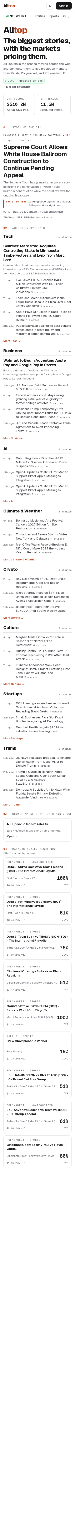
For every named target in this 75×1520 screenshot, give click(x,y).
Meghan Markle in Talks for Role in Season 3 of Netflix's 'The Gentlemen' (40, 641)
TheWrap (9, 217)
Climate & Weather (22, 511)
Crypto (10, 569)
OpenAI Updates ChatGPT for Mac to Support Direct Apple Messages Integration (42, 476)
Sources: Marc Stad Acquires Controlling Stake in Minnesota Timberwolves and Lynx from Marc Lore (34, 253)
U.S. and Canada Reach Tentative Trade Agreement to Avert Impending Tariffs (43, 427)
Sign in (64, 5)
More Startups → (15, 738)
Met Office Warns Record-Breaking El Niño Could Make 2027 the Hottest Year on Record (42, 548)
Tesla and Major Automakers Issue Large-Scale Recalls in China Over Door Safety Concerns (43, 302)
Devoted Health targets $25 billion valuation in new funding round (40, 729)
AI (5, 448)
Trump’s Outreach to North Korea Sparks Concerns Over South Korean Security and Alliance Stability (41, 777)
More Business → (15, 438)
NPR (19, 217)
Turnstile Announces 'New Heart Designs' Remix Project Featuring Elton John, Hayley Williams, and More (43, 671)
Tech (8, 236)
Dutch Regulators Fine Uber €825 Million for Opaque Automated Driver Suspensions (42, 462)
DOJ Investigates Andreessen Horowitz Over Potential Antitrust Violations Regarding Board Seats (43, 707)
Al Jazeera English (51, 211)
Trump (9, 748)
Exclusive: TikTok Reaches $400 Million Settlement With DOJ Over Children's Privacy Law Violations (39, 286)
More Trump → (13, 804)
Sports (54, 16)
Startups (12, 694)
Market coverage (18, 87)
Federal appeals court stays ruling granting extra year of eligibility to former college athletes (40, 399)
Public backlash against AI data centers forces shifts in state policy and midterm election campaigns (43, 329)
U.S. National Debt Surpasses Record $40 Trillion (42, 387)
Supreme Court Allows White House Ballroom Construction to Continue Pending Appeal (35, 161)
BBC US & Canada (25, 211)
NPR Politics (32, 217)
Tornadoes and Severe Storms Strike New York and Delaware (41, 536)
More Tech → (12, 341)
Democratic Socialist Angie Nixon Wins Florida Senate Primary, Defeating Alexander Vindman (43, 793)
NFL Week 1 (18, 16)
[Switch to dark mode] (50, 6)
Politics (40, 16)
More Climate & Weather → (21, 559)
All (9, 5)
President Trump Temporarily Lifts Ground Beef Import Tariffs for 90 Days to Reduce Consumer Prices (43, 413)
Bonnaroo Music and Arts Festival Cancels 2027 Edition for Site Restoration (39, 524)
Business (12, 350)
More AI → (10, 501)
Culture (11, 627)
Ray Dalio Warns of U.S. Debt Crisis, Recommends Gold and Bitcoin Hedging (41, 583)
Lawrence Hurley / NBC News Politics (32, 135)
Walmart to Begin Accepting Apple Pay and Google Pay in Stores (34, 362)
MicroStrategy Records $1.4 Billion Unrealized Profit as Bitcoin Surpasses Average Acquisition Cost (42, 596)
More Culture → (13, 684)
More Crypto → (13, 618)
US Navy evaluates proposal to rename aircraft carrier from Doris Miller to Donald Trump (43, 761)
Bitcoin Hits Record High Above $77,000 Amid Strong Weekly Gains (41, 609)
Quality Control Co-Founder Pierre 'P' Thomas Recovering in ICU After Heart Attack (42, 655)
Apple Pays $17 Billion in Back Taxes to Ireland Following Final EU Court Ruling (43, 316)
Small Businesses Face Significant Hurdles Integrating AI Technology (39, 719)
